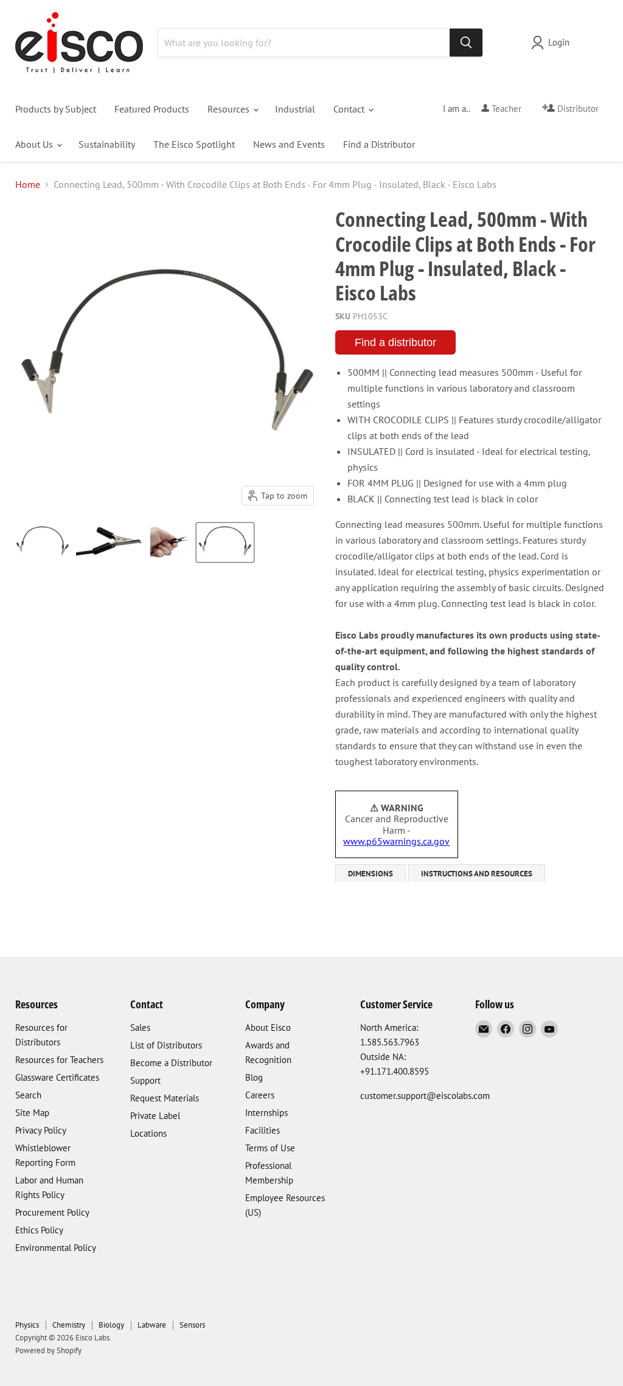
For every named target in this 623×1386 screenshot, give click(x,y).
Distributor (577, 108)
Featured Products (151, 109)
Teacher (505, 108)
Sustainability (106, 144)
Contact (350, 109)
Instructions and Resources (476, 873)
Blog (254, 1077)
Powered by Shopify (48, 1350)
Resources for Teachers (59, 1059)
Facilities (262, 1130)
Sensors (192, 1325)
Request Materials (164, 1098)
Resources (229, 109)
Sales (140, 1027)
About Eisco (268, 1027)
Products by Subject (55, 109)
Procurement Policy (52, 1212)
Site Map (32, 1112)
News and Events (289, 144)
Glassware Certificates (57, 1077)
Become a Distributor (171, 1063)
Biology (111, 1325)
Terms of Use (270, 1148)
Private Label (155, 1115)
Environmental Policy (55, 1247)
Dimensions (370, 873)
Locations (148, 1133)
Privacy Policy (40, 1130)
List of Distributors (166, 1045)
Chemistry (68, 1325)
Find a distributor (395, 342)
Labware (151, 1325)
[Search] (466, 43)
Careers (259, 1095)
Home (27, 184)
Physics (27, 1325)
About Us (35, 144)
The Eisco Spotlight (194, 144)
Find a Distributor (379, 144)
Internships (266, 1112)
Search (28, 1095)
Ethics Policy (39, 1230)
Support (145, 1080)
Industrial (295, 109)
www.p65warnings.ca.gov (396, 841)
